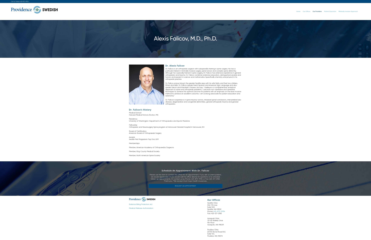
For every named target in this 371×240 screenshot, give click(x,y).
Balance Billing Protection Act (140, 204)
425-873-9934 (24, 1)
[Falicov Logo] (142, 198)
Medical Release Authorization (141, 208)
